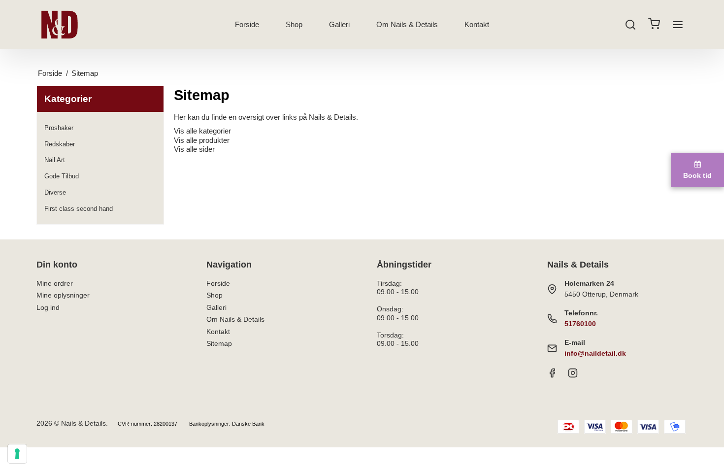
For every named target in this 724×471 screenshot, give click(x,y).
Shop (294, 24)
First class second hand (78, 208)
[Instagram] (573, 375)
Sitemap (219, 343)
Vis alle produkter (202, 140)
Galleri (339, 24)
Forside (247, 24)
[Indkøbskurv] (654, 25)
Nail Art (54, 160)
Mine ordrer (54, 283)
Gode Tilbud (61, 176)
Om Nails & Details (407, 24)
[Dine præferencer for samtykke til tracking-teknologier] (17, 453)
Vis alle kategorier (202, 131)
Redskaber (59, 144)
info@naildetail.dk (595, 353)
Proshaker (58, 128)
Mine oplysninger (63, 295)
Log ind (48, 307)
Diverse (55, 192)
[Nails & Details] (59, 24)
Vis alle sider (194, 149)
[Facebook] (552, 375)
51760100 (580, 324)
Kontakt (476, 24)
